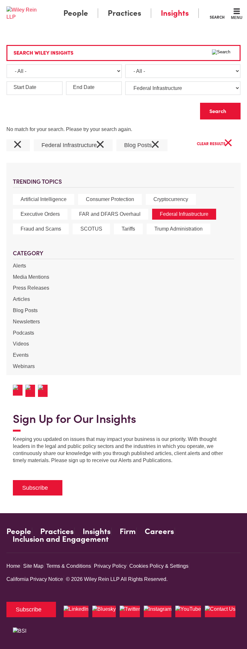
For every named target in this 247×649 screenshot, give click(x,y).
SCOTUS (91, 229)
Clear (185, 109)
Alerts (19, 265)
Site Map (33, 566)
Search (217, 17)
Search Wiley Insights (43, 52)
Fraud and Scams (41, 229)
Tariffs (128, 229)
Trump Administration (178, 229)
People (75, 13)
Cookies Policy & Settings (158, 566)
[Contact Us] (220, 611)
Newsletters (26, 321)
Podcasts (23, 333)
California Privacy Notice (34, 579)
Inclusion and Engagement (61, 539)
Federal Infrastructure (184, 214)
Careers (159, 531)
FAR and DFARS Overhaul (110, 214)
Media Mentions (31, 277)
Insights (175, 13)
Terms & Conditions (68, 566)
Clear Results (215, 144)
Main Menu (106, 6)
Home (13, 566)
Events (21, 355)
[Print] (31, 391)
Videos (21, 343)
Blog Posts (25, 310)
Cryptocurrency (170, 199)
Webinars (24, 366)
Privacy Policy (110, 566)
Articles (21, 299)
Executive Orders (40, 214)
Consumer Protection (110, 199)
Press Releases (31, 288)
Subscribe (35, 488)
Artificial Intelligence (44, 199)
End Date (84, 87)
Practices (124, 13)
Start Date (25, 87)
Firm (128, 531)
